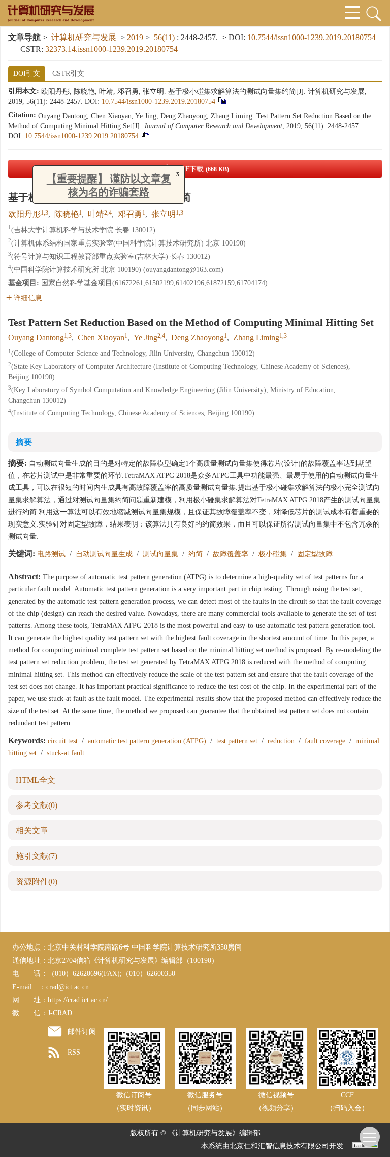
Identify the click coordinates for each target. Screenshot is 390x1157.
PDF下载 (202, 169)
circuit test (64, 741)
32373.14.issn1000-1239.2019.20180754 (111, 49)
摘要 (24, 442)
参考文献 (36, 805)
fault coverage (326, 741)
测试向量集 (161, 554)
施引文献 (36, 856)
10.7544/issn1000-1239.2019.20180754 (311, 37)
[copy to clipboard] (145, 134)
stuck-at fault (66, 753)
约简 (196, 554)
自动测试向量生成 (105, 554)
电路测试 (52, 554)
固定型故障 (316, 554)
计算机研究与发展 (83, 37)
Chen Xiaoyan (101, 337)
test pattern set (237, 741)
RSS (74, 1052)
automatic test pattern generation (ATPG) (148, 741)
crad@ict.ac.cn (67, 987)
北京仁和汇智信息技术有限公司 (279, 1146)
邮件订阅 (82, 1031)
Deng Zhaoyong (197, 337)
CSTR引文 (68, 73)
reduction (282, 741)
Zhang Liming (256, 337)
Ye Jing (145, 337)
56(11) (165, 37)
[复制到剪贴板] (221, 100)
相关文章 (32, 830)
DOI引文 (26, 73)
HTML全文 (35, 780)
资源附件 (36, 881)
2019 (135, 37)
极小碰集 (273, 554)
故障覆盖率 (231, 554)
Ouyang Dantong (36, 337)
